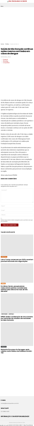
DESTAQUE (4, 314)
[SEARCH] (32, 5)
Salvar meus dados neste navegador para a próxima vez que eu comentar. (17, 220)
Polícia (4, 346)
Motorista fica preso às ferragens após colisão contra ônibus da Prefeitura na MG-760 (16, 351)
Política (4, 257)
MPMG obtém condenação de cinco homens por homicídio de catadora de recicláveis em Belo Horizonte (17, 318)
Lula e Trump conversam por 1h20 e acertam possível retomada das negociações (17, 260)
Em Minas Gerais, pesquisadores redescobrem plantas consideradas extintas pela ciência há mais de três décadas (14, 288)
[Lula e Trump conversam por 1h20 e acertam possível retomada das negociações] (17, 245)
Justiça (11, 314)
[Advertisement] (17, 25)
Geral (3, 283)
